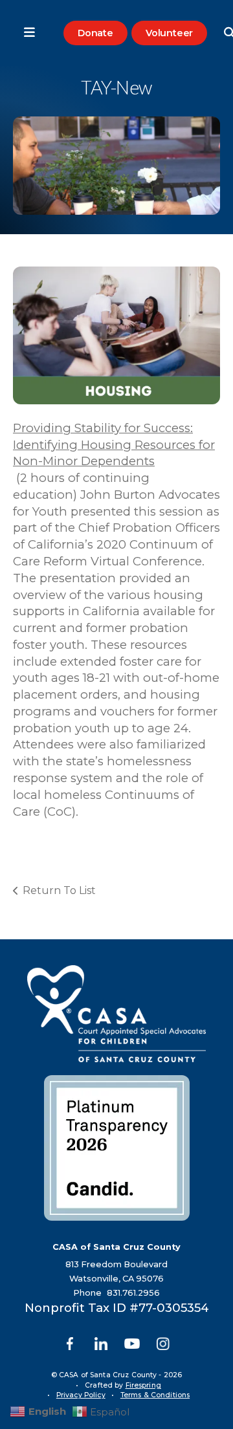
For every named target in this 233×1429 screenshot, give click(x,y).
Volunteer (169, 33)
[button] (22, 33)
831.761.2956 (133, 1293)
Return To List (59, 890)
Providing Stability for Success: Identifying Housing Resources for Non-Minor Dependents (114, 444)
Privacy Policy (80, 1395)
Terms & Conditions (155, 1395)
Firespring (143, 1385)
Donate (95, 33)
